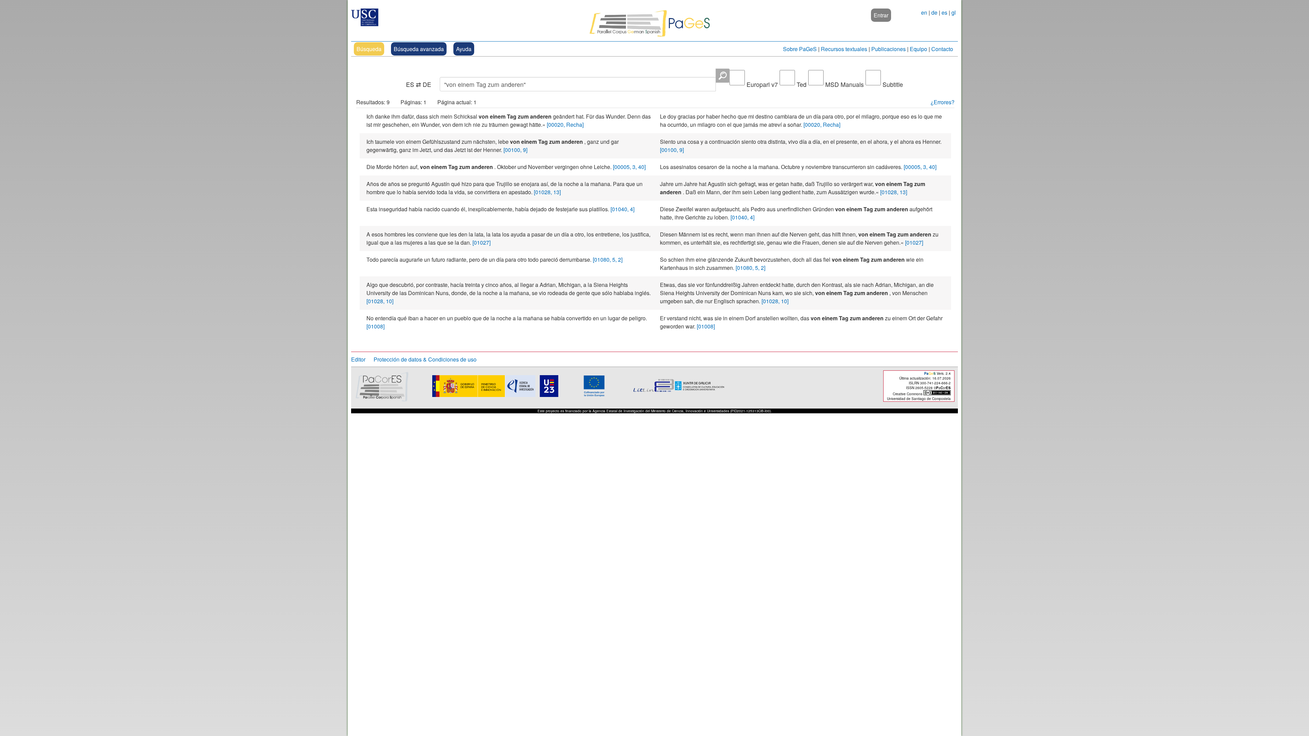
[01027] (481, 242)
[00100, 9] (515, 150)
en (924, 12)
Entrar (881, 15)
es (944, 12)
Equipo (918, 49)
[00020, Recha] (565, 124)
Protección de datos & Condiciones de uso (425, 359)
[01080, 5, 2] (607, 259)
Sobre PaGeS (800, 49)
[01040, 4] (622, 209)
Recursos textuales (844, 49)
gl (953, 12)
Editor (358, 359)
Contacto (942, 49)
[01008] (375, 326)
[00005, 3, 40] (629, 167)
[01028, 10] (379, 301)
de (934, 12)
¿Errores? (942, 102)
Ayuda (463, 49)
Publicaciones (888, 49)
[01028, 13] (547, 192)
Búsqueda (369, 49)
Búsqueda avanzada (419, 49)
